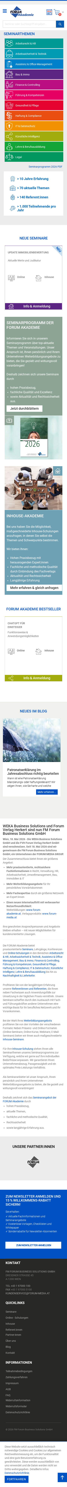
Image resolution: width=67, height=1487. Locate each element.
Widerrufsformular (16, 1406)
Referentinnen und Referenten (29, 988)
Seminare (27, 949)
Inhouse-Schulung (22, 1048)
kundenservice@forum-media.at (28, 1293)
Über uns (11, 1340)
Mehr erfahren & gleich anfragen (34, 588)
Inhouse (10, 1323)
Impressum (12, 1383)
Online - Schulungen (17, 1317)
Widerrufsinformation (18, 1400)
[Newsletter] (49, 12)
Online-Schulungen (18, 953)
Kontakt (10, 1352)
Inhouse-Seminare (13, 1039)
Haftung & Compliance (16, 968)
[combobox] (33, 24)
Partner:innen (13, 1334)
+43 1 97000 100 (20, 1285)
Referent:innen (14, 1329)
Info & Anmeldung (36, 306)
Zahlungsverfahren (17, 1377)
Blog (8, 1346)
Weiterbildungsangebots (38, 1020)
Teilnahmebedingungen (19, 1371)
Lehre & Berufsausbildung (30, 971)
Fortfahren (16, 1479)
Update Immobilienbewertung (28, 252)
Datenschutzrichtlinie (18, 1412)
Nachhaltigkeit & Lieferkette (19, 975)
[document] (34, 1464)
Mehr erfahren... (47, 792)
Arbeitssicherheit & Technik (25, 956)
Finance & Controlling (47, 960)
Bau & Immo (26, 960)
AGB (8, 1389)
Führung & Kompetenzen (17, 964)
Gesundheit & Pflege (44, 964)
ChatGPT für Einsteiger (16, 625)
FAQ (8, 1395)
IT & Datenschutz (40, 968)
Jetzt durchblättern (24, 408)
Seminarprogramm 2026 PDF (45, 166)
